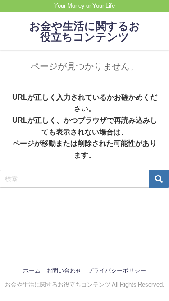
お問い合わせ (64, 270)
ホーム (32, 270)
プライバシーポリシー (116, 270)
